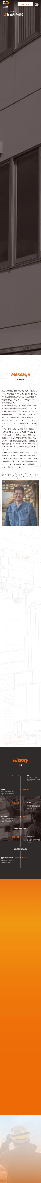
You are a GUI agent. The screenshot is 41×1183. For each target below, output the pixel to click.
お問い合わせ (25, 4)
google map (6, 974)
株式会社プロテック (12, 726)
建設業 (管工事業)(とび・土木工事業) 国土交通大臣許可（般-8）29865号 (20, 658)
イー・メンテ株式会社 (12, 732)
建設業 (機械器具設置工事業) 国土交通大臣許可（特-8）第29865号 (19, 652)
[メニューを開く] (37, 4)
